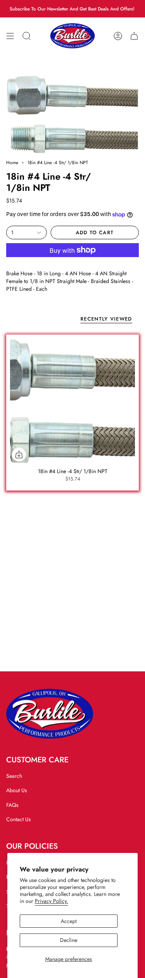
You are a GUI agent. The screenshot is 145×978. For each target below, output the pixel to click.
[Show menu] (10, 35)
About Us (16, 790)
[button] (26, 35)
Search (14, 776)
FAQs (12, 805)
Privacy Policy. (51, 901)
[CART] (134, 35)
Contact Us (18, 819)
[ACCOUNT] (118, 35)
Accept (69, 921)
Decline (68, 940)
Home (12, 162)
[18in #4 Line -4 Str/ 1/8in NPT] (72, 400)
